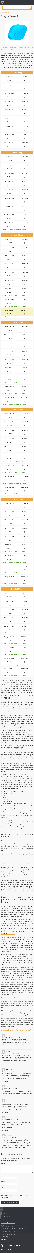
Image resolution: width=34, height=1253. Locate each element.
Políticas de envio (7, 1226)
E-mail (3, 1181)
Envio (3, 1219)
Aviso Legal (5, 1237)
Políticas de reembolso (8, 1231)
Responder (5, 1047)
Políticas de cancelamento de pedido (13, 1229)
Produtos (4, 1214)
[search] (30, 8)
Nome (3, 1175)
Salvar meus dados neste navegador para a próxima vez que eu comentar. (16, 1196)
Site (2, 1187)
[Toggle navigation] (31, 2)
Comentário (4, 1163)
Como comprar (6, 1216)
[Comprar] (25, 80)
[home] (3, 2)
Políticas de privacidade (9, 1234)
